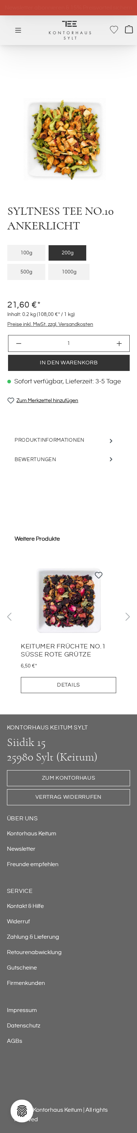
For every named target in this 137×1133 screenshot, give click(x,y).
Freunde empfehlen (32, 864)
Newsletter (21, 849)
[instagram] (55, 1078)
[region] (68, 139)
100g (26, 252)
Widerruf (18, 921)
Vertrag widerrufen (68, 797)
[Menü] (18, 30)
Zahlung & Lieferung (33, 937)
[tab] (65, 441)
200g (67, 252)
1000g (69, 272)
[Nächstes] (127, 617)
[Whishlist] (114, 29)
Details (68, 685)
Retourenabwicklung (34, 952)
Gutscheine (22, 968)
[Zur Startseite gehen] (70, 30)
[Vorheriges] (9, 617)
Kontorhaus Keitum (31, 833)
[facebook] (22, 1078)
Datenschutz (23, 1026)
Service (20, 891)
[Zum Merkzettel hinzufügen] (98, 577)
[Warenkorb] (129, 30)
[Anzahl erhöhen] (119, 343)
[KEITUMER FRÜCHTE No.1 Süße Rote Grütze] (68, 600)
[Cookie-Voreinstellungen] (22, 1111)
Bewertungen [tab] (35, 459)
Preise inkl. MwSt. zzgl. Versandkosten (50, 324)
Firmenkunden (26, 983)
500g (26, 272)
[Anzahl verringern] (18, 343)
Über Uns (22, 818)
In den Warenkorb (69, 362)
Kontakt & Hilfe (25, 906)
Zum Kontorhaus (68, 778)
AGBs (14, 1041)
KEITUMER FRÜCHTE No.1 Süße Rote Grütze (63, 650)
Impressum (22, 1010)
